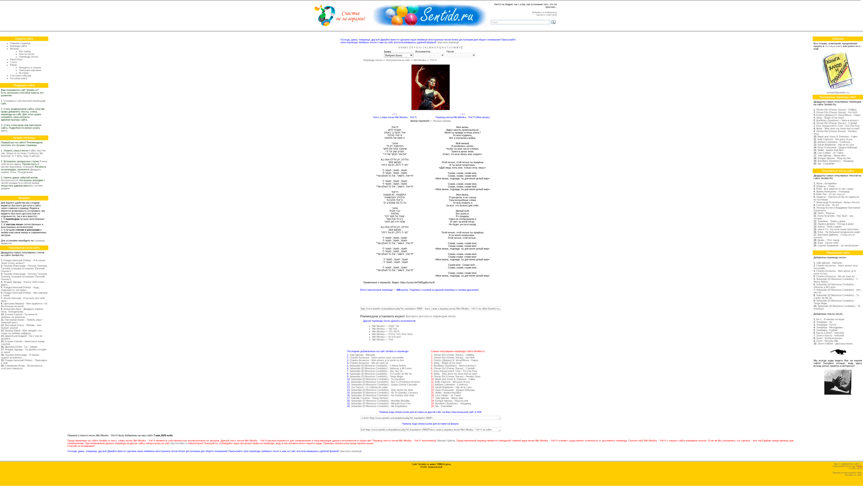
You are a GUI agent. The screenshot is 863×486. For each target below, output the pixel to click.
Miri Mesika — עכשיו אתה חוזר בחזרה (392, 334)
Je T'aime (16, 156)
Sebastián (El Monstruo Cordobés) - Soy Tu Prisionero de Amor (385, 381)
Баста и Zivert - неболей (830, 332)
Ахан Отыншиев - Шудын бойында (455, 390)
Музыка (14, 48)
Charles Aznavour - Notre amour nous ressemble (376, 357)
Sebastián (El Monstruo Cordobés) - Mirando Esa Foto (380, 403)
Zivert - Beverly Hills (827, 341)
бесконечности (9, 180)
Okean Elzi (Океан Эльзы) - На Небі (454, 357)
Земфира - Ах (824, 322)
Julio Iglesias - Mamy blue (449, 398)
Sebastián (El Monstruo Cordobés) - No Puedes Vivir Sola (382, 395)
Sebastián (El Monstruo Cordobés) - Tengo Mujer (376, 376)
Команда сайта (18, 46)
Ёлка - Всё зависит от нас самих (835, 188)
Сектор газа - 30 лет (827, 205)
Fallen (32, 150)
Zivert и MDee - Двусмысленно (835, 343)
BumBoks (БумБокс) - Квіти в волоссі (455, 365)
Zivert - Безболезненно (829, 338)
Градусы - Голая (825, 186)
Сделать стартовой (546, 15)
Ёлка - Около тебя (828, 242)
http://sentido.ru (178, 443)
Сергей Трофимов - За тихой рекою (838, 245)
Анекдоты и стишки (30, 67)
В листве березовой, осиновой (20, 165)
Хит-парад (25, 51)
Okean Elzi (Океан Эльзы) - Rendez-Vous (457, 376)
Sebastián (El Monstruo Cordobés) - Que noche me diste (382, 390)
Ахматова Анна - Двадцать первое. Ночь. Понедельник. (22, 310)
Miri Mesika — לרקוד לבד (385, 331)
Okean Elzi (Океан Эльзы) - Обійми (454, 354)
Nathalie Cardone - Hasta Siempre (369, 398)
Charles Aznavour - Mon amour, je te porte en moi (377, 360)
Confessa (33, 153)
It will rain (34, 156)
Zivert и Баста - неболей (830, 335)
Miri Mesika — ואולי (382, 339)
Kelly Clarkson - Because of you (452, 381)
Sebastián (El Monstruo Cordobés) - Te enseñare (378, 379)
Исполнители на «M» (398, 60)
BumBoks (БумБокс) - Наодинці (453, 403)
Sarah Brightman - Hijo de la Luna (453, 387)
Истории (24, 73)
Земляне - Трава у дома (831, 221)
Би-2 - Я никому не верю (830, 319)
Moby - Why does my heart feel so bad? (455, 373)
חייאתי (433, 60)
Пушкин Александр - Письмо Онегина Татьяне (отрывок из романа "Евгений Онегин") (24, 268)
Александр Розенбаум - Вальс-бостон (838, 202)
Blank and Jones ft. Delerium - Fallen (455, 379)
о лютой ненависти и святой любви (23, 181)
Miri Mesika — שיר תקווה (385, 326)
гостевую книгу (833, 46)
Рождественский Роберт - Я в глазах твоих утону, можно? (23, 261)
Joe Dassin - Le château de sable (369, 387)
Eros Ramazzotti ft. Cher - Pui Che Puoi (455, 371)
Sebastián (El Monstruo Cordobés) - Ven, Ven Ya (376, 371)
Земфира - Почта (826, 324)
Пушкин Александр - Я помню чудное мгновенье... (20, 356)
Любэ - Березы (826, 213)
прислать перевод (447, 42)
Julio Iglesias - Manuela (362, 354)
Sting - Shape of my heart (447, 363)
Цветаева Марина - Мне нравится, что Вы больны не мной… (24, 305)
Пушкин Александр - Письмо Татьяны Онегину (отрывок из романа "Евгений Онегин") (24, 276)
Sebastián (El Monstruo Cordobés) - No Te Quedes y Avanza (384, 392)
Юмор (13, 64)
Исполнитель (422, 51)
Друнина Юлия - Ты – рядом (21, 346)
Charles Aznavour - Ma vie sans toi (369, 363)
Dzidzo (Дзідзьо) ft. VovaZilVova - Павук (456, 360)
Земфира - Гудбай (826, 330)
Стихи (13, 62)
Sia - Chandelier (443, 406)
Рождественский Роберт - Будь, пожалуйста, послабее (20, 288)
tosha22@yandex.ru (838, 92)
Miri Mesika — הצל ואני (384, 328)
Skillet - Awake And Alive (448, 392)
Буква (387, 51)
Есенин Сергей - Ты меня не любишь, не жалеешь (19, 315)
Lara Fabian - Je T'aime (448, 395)
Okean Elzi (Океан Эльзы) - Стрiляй (454, 368)
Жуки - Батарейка (826, 183)
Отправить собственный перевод (23, 100)
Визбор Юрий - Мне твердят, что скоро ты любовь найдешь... (21, 332)
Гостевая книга (18, 78)
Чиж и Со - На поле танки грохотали (838, 229)
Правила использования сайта (847, 473)
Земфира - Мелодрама (829, 327)
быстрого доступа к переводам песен (431, 316)
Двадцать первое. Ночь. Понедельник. (21, 170)
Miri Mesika (420, 60)
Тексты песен (26, 54)
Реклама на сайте (853, 475)
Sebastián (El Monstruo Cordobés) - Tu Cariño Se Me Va (380, 373)
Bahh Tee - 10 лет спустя (830, 194)
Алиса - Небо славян (829, 226)
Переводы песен (28, 56)
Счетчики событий (20, 75)
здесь (4, 130)
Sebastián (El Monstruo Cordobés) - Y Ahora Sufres (378, 365)
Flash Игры (16, 59)
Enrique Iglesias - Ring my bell (451, 400)
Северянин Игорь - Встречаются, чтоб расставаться (22, 367)
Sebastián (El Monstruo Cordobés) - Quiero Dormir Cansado (384, 384)
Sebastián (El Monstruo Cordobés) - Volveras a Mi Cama (380, 368)
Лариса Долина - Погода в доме (836, 224)
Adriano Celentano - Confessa (451, 384)
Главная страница (20, 43)
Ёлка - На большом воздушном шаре (839, 232)
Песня (450, 51)
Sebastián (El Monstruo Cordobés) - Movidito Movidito (380, 400)
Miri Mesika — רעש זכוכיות (386, 336)
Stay (25, 156)
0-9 (400, 47)
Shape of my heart (16, 153)
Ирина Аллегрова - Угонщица (833, 191)
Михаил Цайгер (442, 120)
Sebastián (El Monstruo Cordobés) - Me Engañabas (379, 406)
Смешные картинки (30, 70)
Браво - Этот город (828, 240)
